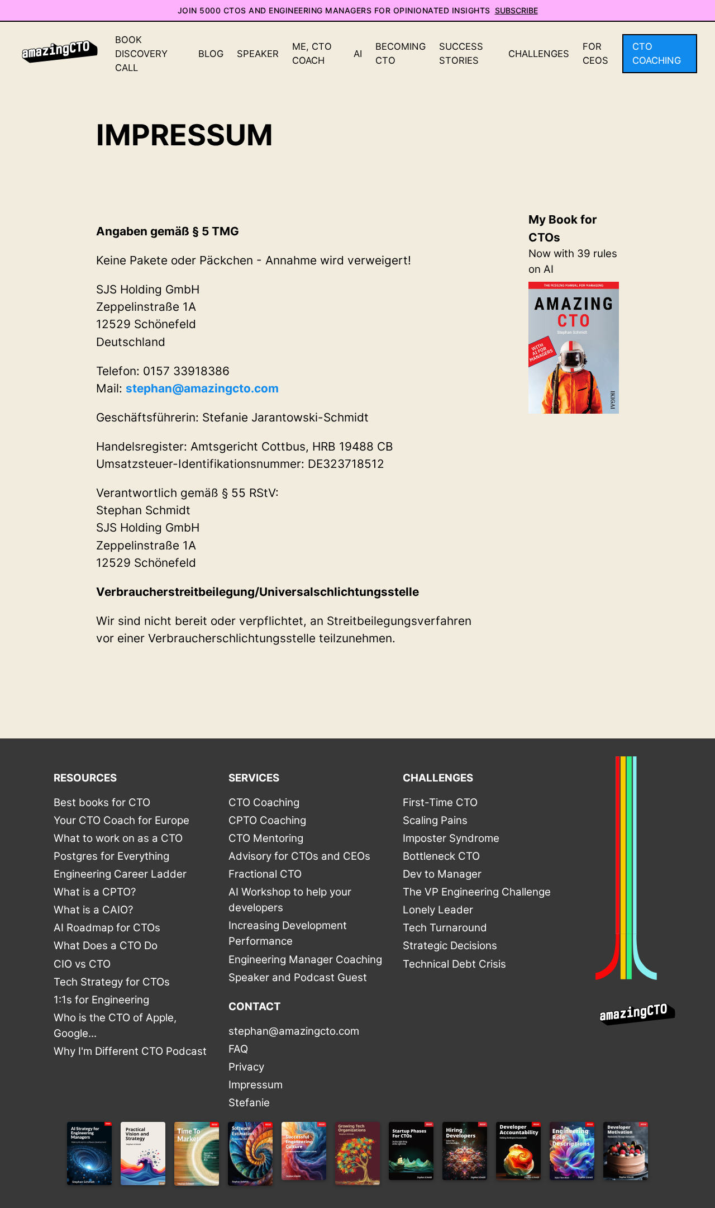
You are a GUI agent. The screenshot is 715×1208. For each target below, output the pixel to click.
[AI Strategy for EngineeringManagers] (89, 1156)
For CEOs (595, 53)
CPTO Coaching (267, 820)
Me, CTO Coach (312, 53)
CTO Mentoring (265, 838)
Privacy (246, 1066)
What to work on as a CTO (118, 838)
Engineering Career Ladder (120, 874)
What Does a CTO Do (106, 945)
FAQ (238, 1049)
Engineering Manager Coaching (305, 959)
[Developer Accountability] (518, 1156)
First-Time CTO (440, 802)
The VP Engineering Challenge (477, 891)
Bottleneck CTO (441, 856)
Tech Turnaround (445, 927)
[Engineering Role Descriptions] (572, 1156)
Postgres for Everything (111, 856)
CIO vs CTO (82, 964)
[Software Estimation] (250, 1156)
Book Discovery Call (141, 53)
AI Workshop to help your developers (289, 899)
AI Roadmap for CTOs (107, 927)
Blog (210, 53)
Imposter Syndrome (451, 838)
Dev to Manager (442, 874)
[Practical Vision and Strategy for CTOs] (143, 1156)
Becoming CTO (400, 53)
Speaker (258, 53)
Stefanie (249, 1102)
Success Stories (461, 53)
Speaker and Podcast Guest (297, 977)
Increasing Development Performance (287, 933)
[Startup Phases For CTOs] (411, 1156)
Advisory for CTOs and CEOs (299, 856)
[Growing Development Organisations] (357, 1156)
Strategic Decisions (450, 945)
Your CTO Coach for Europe (121, 820)
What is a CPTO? (95, 891)
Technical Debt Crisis (454, 964)
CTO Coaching (656, 53)
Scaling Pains (435, 820)
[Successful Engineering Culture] (304, 1156)
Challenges (538, 53)
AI (358, 53)
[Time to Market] (196, 1156)
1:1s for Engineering (101, 999)
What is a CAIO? (93, 909)
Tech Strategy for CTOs (112, 981)
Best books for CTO (102, 802)
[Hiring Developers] (464, 1156)
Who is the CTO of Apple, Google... (115, 1025)
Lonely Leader (438, 909)
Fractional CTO (265, 874)
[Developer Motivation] (625, 1156)
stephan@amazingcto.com (202, 388)
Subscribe (516, 10)
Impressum (255, 1084)
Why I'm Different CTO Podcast (130, 1051)
